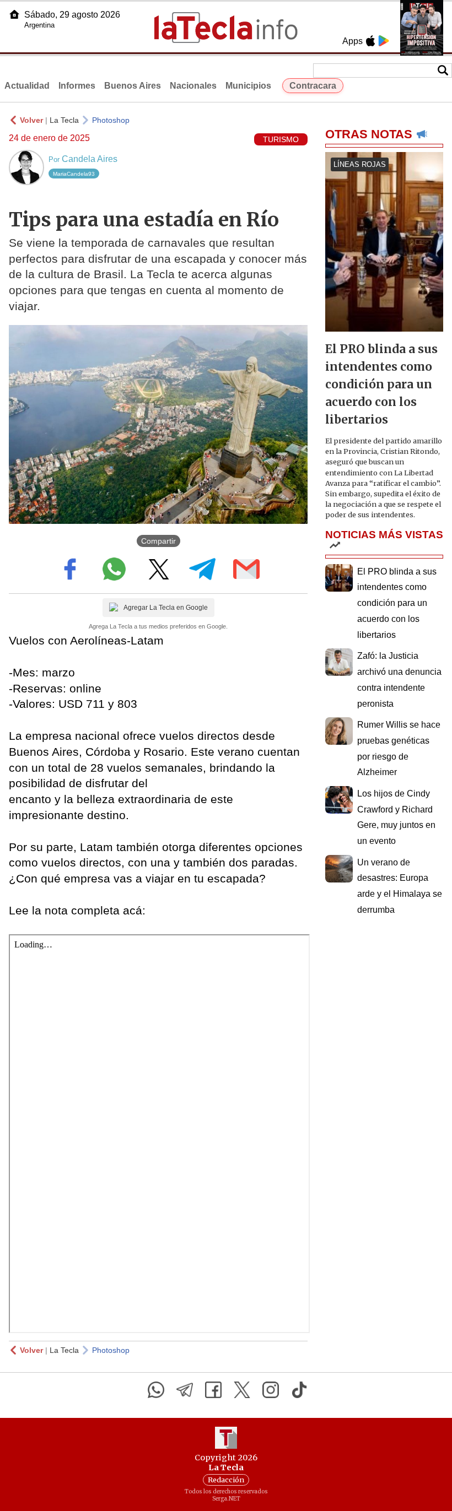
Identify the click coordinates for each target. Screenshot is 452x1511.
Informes (76, 85)
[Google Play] (383, 40)
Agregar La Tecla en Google (165, 607)
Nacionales (193, 85)
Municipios (248, 85)
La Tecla (64, 120)
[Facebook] (213, 1390)
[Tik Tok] (299, 1390)
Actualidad (27, 85)
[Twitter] (242, 1390)
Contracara (312, 85)
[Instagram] (270, 1390)
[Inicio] (14, 14)
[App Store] (370, 40)
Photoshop (111, 120)
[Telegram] (184, 1390)
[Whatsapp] (156, 1390)
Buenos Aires (132, 85)
